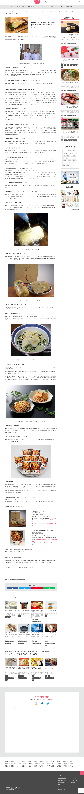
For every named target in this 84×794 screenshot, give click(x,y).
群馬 (68, 165)
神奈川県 (13, 763)
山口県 (65, 765)
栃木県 (52, 761)
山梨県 (42, 763)
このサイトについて (74, 775)
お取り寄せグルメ (32, 6)
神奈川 (46, 641)
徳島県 (71, 765)
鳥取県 (42, 765)
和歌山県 (36, 765)
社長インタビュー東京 (23, 677)
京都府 (12, 765)
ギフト (64, 150)
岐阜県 (53, 763)
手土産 (69, 160)
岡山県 (53, 765)
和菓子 (74, 160)
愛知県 (65, 763)
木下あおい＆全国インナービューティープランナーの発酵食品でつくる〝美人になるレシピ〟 (10, 614)
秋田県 (29, 761)
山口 (6, 616)
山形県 (35, 761)
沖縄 (36, 641)
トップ (10, 6)
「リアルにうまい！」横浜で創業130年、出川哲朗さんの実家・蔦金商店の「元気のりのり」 (70, 132)
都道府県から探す (20, 6)
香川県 (6, 766)
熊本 (14, 579)
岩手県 (18, 761)
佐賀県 (29, 766)
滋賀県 (6, 765)
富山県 (24, 763)
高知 (64, 158)
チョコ (64, 162)
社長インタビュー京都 (71, 43)
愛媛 (74, 162)
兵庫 (71, 64)
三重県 (71, 763)
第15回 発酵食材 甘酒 (10, 610)
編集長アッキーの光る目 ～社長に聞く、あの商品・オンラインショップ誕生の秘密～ (29, 12)
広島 (65, 115)
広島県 (59, 765)
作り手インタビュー (70, 6)
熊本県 (41, 766)
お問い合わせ (73, 778)
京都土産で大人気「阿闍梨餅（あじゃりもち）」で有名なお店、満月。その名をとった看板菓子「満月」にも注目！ (69, 36)
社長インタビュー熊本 (20, 579)
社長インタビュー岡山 (49, 677)
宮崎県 (52, 766)
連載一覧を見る (75, 209)
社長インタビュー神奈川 (49, 643)
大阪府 (18, 765)
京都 (65, 43)
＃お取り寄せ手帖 (46, 699)
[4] (70, 104)
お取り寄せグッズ (43, 6)
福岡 (73, 64)
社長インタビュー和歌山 (36, 621)
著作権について (74, 782)
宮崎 (6, 643)
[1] (70, 32)
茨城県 (47, 761)
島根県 (48, 765)
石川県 (30, 763)
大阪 (65, 90)
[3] (70, 80)
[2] (70, 57)
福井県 (36, 763)
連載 (61, 6)
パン (75, 153)
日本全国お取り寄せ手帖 (12, 788)
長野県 (48, 763)
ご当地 (69, 162)
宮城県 (23, 761)
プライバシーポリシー (75, 780)
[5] (70, 128)
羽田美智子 (65, 153)
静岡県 (59, 763)
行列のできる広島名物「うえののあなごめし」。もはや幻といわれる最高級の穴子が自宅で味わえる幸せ (69, 108)
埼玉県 (64, 761)
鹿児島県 (59, 766)
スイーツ (73, 155)
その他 (71, 766)
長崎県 (35, 766)
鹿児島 (64, 160)
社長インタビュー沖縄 (36, 643)
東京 (62, 64)
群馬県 (58, 761)
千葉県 (70, 761)
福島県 (41, 761)
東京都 (6, 763)
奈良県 (29, 765)
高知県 (18, 766)
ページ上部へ (82, 773)
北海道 (69, 150)
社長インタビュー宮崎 (10, 641)
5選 (76, 64)
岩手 (19, 643)
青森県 (12, 761)
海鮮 (64, 165)
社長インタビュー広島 (71, 115)
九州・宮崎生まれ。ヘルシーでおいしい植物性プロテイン (11, 634)
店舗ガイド (53, 6)
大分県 (47, 766)
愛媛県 (12, 766)
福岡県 (23, 766)
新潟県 (19, 763)
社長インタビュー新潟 (36, 677)
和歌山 (36, 619)
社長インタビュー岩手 (23, 641)
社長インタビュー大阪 (10, 677)
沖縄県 (65, 766)
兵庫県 (23, 765)
